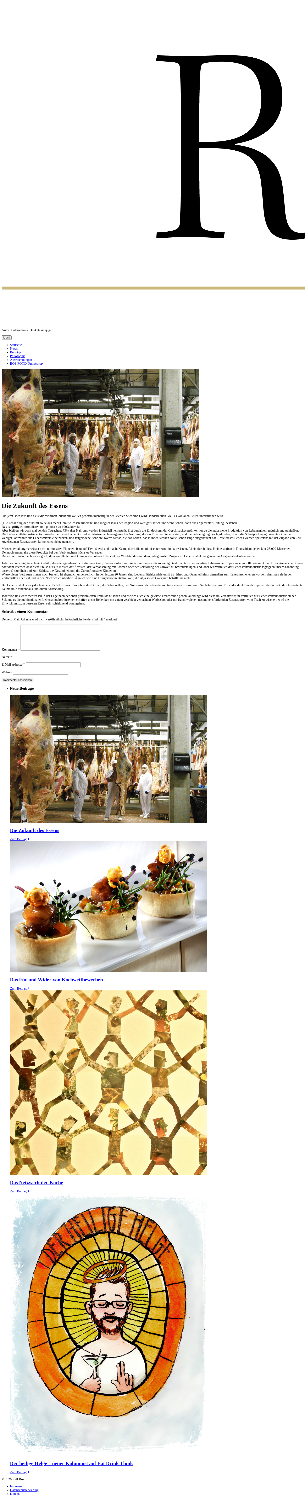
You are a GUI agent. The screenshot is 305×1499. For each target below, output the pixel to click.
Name (7, 657)
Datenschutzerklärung (24, 1490)
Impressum (17, 1486)
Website (7, 672)
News (14, 348)
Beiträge (15, 352)
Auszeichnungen (21, 359)
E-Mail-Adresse (13, 664)
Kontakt (15, 1493)
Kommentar (11, 649)
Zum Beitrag (18, 839)
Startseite (16, 345)
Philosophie (17, 356)
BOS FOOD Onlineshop (26, 363)
